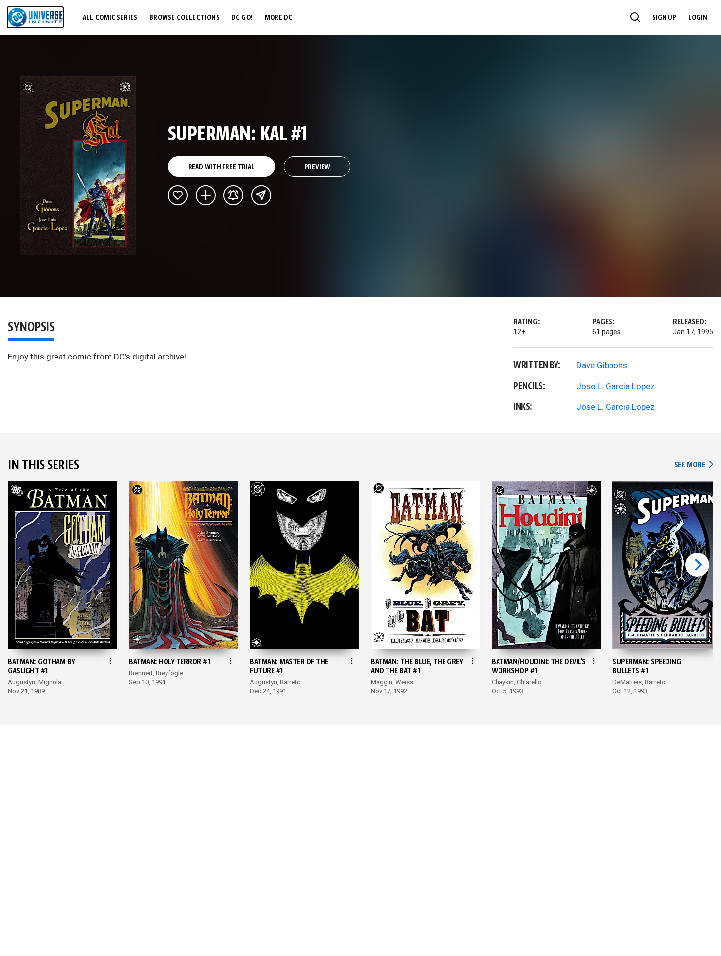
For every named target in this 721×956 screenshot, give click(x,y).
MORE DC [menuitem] (278, 17)
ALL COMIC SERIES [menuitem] (110, 17)
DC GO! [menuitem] (242, 17)
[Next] (697, 565)
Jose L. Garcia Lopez (615, 386)
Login (697, 17)
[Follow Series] (233, 195)
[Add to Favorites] (178, 195)
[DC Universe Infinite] (35, 17)
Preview (317, 167)
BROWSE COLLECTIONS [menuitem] (184, 17)
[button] (635, 17)
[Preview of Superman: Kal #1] (78, 165)
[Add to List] (206, 195)
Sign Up (664, 17)
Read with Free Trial (221, 167)
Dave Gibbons (601, 365)
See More (693, 465)
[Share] (261, 195)
